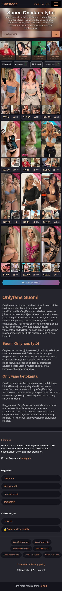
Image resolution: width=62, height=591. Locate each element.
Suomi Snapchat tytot (11, 555)
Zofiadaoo (51, 254)
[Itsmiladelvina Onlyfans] (10, 139)
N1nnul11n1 (31, 149)
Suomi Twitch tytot (52, 555)
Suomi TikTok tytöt (32, 555)
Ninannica (10, 96)
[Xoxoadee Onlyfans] (51, 87)
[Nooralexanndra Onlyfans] (31, 244)
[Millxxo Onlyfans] (51, 139)
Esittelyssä (6, 64)
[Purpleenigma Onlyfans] (31, 87)
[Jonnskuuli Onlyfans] (51, 192)
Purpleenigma (31, 96)
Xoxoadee (51, 96)
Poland (43, 585)
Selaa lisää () (31, 282)
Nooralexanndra (30, 254)
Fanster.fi (9, 4)
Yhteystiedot (23, 564)
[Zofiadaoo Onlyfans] (51, 244)
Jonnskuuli (51, 201)
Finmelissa (31, 201)
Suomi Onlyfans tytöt (21, 542)
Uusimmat (21, 64)
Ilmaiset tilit (50, 64)
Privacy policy (38, 564)
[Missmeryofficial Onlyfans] (10, 244)
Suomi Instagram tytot (21, 548)
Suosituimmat (11, 494)
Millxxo (51, 149)
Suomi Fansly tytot (42, 542)
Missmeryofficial (10, 254)
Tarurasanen (10, 201)
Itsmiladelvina (10, 149)
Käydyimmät (36, 64)
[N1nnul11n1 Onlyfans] (31, 139)
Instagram (25, 458)
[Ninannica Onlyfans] (10, 87)
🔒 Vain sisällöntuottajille (16, 529)
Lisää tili (8, 521)
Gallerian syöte (42, 4)
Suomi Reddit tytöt (42, 548)
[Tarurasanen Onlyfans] (10, 192)
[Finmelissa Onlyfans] (31, 192)
